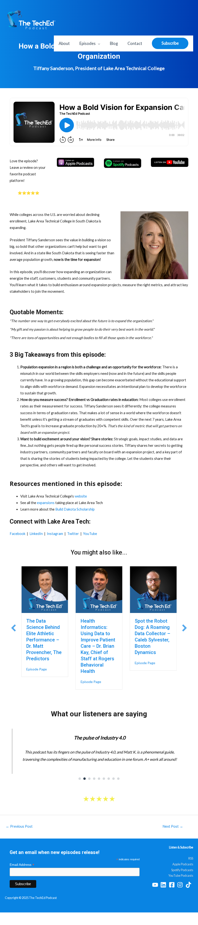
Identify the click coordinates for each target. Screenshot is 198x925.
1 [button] (79, 778)
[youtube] (156, 885)
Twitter (73, 534)
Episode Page (36, 669)
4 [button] (94, 778)
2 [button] (84, 778)
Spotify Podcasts (182, 870)
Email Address (22, 864)
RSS (190, 858)
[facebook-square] (173, 885)
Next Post (173, 826)
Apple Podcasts (182, 864)
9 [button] (118, 778)
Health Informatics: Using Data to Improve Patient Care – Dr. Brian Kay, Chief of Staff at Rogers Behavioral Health (98, 646)
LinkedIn (36, 534)
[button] (13, 628)
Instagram (55, 534)
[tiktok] (189, 885)
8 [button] (113, 778)
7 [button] (108, 778)
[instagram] (181, 885)
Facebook (17, 534)
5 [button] (99, 778)
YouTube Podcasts (180, 875)
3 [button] (89, 778)
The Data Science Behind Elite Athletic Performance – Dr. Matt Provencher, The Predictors (44, 640)
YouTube (90, 534)
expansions (46, 503)
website (81, 496)
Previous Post (19, 826)
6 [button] (104, 778)
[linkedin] (164, 885)
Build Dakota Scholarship (75, 509)
